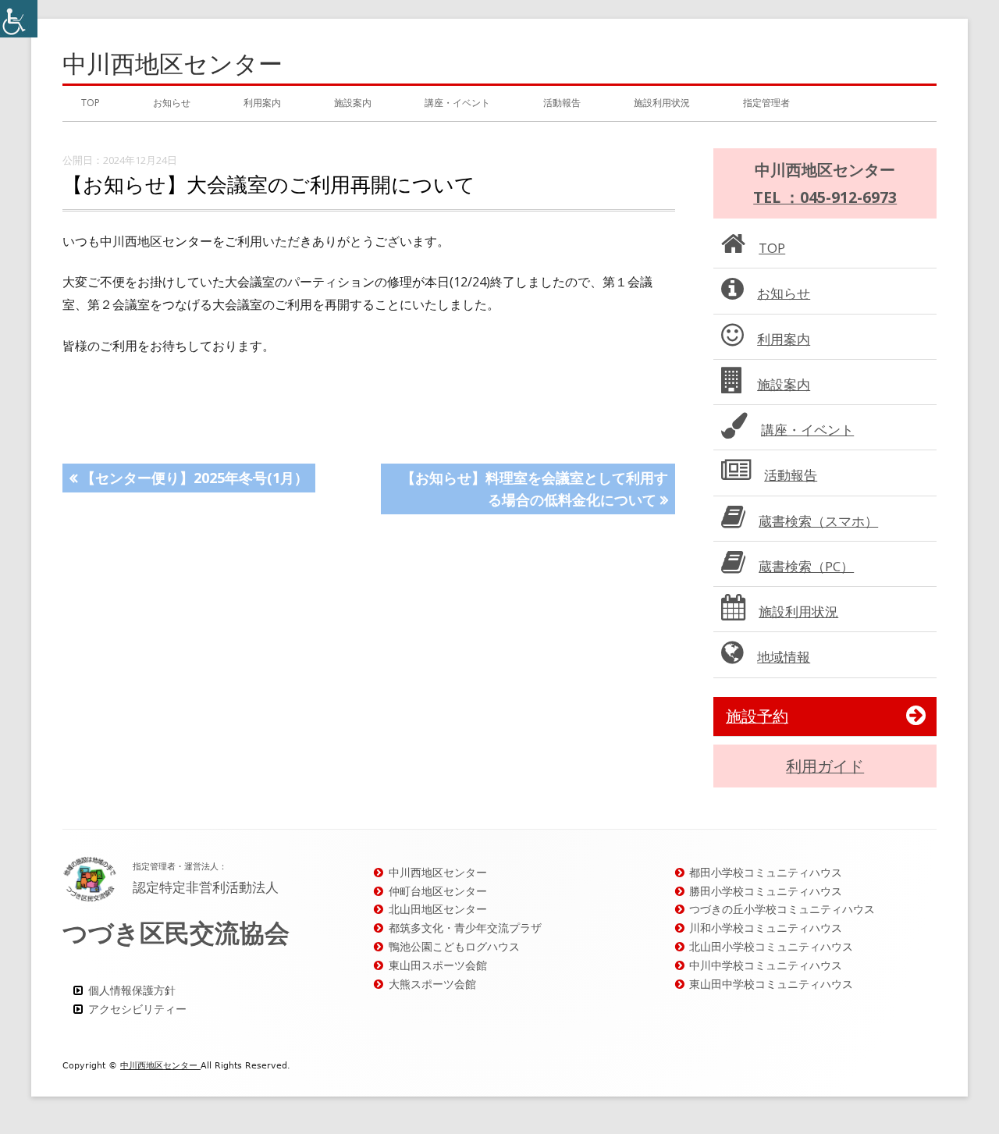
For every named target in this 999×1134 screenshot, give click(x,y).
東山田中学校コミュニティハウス (771, 983)
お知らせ (171, 102)
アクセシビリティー (137, 1008)
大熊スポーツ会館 (432, 983)
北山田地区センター (438, 908)
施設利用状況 (662, 102)
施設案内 (353, 102)
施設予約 (757, 716)
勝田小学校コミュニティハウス (765, 890)
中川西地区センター (172, 64)
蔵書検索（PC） (806, 566)
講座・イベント (457, 102)
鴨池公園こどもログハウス (454, 946)
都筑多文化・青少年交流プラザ (465, 927)
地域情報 (783, 657)
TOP (90, 102)
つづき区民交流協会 (176, 932)
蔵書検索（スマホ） (818, 521)
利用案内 (262, 102)
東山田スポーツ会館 (438, 965)
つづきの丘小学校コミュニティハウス (782, 908)
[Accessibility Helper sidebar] (18, 18)
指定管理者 (766, 102)
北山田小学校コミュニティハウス (771, 946)
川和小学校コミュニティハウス (765, 927)
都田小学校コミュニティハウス (765, 872)
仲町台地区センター (438, 890)
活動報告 (562, 102)
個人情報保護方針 (132, 990)
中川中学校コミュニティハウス (765, 965)
